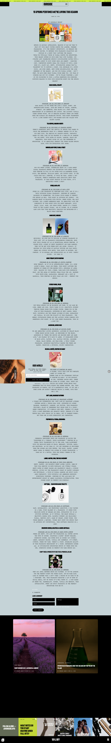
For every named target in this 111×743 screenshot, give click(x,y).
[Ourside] (48, 4)
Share (36, 589)
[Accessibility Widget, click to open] (109, 371)
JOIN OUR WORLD (37, 379)
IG (108, 739)
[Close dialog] (49, 360)
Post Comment (38, 609)
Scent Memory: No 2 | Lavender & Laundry (26, 668)
